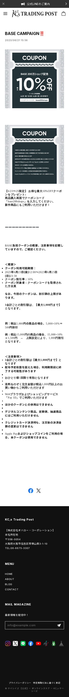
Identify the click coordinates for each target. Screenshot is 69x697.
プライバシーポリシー (20, 683)
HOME (9, 573)
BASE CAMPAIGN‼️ (24, 33)
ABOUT (9, 579)
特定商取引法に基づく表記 (46, 683)
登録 (59, 625)
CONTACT (11, 589)
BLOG (8, 584)
